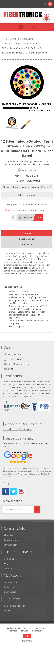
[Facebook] (5, 491)
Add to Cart (27, 218)
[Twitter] (13, 491)
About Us (8, 535)
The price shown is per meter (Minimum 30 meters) (27, 187)
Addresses (9, 587)
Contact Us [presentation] (26, 244)
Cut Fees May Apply (27, 194)
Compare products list (14, 605)
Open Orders (10, 591)
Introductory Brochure (17, 429)
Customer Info (11, 582)
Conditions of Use (12, 540)
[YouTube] (21, 491)
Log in (44, 4)
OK (27, 636)
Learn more (27, 641)
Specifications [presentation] (26, 238)
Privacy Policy (10, 544)
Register (39, 4)
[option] (11, 123)
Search (7, 610)
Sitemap (8, 568)
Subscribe (37, 509)
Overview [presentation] (27, 233)
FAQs (6, 563)
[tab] (27, 233)
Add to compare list (28, 170)
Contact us (9, 558)
